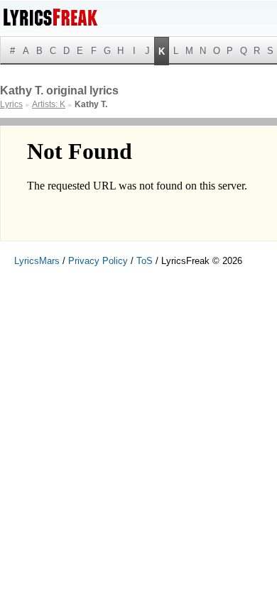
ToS (144, 260)
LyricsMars (37, 260)
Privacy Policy (98, 260)
